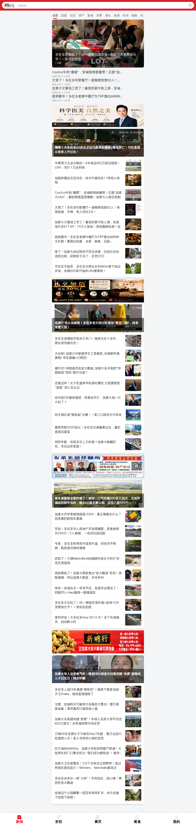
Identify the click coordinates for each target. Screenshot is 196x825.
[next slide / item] (141, 44)
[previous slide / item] (54, 44)
